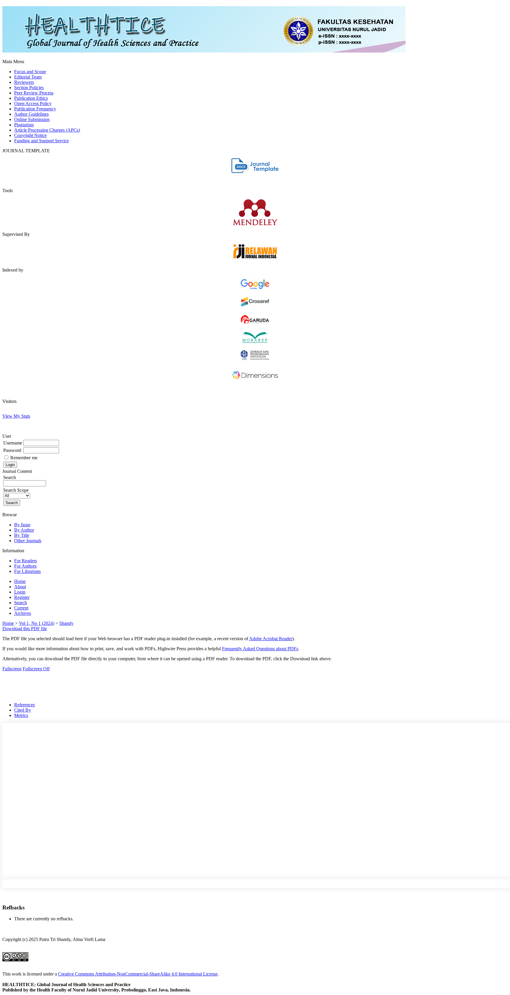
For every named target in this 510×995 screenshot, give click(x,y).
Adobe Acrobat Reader (270, 638)
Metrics (21, 715)
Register (22, 597)
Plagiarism (24, 124)
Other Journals (27, 540)
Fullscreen (12, 668)
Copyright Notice (30, 135)
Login (19, 591)
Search (9, 477)
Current (21, 607)
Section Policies (29, 87)
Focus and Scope (30, 71)
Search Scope (16, 490)
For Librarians (27, 571)
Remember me (23, 457)
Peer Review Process (33, 92)
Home (20, 581)
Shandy (66, 623)
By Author (24, 529)
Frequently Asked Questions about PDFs (260, 648)
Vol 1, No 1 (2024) (36, 623)
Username (12, 442)
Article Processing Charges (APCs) (47, 130)
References (24, 704)
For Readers (25, 560)
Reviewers (24, 82)
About (20, 586)
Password (12, 450)
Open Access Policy (33, 103)
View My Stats (16, 416)
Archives (22, 613)
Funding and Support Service (41, 140)
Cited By (22, 710)
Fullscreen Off (36, 668)
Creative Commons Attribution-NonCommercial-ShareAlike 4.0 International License (138, 973)
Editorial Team (28, 76)
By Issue (22, 524)
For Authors (25, 565)
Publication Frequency (35, 108)
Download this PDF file (24, 628)
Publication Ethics (31, 98)
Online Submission (32, 119)
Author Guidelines (31, 114)
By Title (21, 535)
